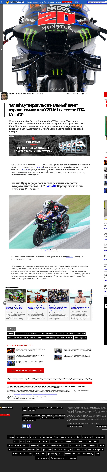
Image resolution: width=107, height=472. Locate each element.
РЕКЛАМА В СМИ (67, 2)
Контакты (58, 2)
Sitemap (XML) (32, 410)
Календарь (51, 2)
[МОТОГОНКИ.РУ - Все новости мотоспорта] (15, 3)
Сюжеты (35, 2)
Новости (29, 2)
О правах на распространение (75, 426)
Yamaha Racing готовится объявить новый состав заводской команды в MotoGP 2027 (30, 356)
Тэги (45, 2)
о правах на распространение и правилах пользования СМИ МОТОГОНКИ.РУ (35, 394)
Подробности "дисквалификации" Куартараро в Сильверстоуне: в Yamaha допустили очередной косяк (76, 357)
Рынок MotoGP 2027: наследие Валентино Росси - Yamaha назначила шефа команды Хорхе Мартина (30, 362)
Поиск (48, 408)
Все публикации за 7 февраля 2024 (25, 370)
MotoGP (40, 167)
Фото (41, 2)
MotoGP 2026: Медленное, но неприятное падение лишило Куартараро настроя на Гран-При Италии (77, 349)
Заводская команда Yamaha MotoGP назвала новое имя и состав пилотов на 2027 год (30, 349)
